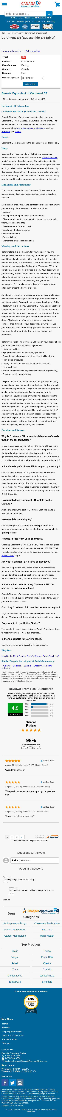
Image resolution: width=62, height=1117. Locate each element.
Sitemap (6, 1043)
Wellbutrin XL (47, 975)
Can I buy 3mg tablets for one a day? (19, 880)
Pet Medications (9, 1039)
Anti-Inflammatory (15, 33)
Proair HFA (47, 957)
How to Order (8, 555)
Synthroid (47, 982)
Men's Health (47, 935)
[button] (10, 893)
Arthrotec (6, 131)
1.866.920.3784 (41, 17)
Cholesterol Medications (47, 923)
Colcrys (6, 666)
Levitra (47, 951)
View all (6, 900)
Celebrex (17, 666)
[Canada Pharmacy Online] (31, 7)
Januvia (47, 969)
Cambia (27, 666)
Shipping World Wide (12, 1031)
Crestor (47, 963)
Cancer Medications (15, 935)
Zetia (15, 969)
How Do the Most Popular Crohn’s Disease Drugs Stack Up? (30, 656)
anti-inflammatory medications (31, 128)
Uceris (18, 131)
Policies (5, 1027)
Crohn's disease (49, 157)
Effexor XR (15, 982)
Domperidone (15, 975)
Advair (15, 963)
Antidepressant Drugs (15, 923)
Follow (5, 882)
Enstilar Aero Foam (43, 666)
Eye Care (47, 929)
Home (4, 33)
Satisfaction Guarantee (13, 1035)
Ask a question (33, 51)
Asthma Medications (15, 929)
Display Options (20, 840)
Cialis (15, 951)
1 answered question (11, 51)
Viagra (15, 957)
